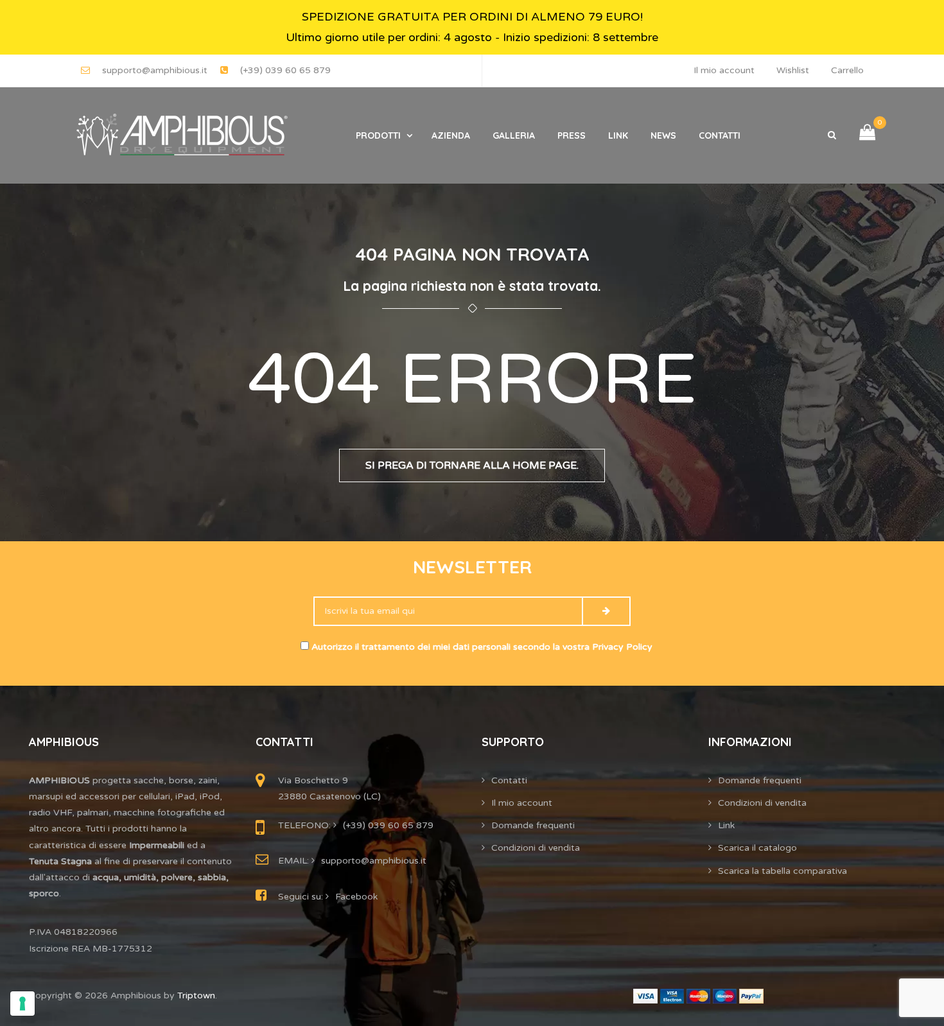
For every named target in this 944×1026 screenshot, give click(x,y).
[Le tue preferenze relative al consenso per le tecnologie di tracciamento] (22, 1003)
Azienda (451, 135)
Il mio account (724, 70)
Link (618, 135)
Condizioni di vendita (535, 847)
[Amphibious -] (180, 135)
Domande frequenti (533, 825)
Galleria (514, 135)
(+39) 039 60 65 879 (285, 70)
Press (571, 135)
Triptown (196, 995)
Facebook (356, 896)
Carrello (847, 70)
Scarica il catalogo (757, 847)
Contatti (719, 135)
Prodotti (378, 135)
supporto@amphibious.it (154, 70)
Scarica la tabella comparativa (782, 870)
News (663, 135)
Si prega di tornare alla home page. (472, 465)
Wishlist (792, 70)
